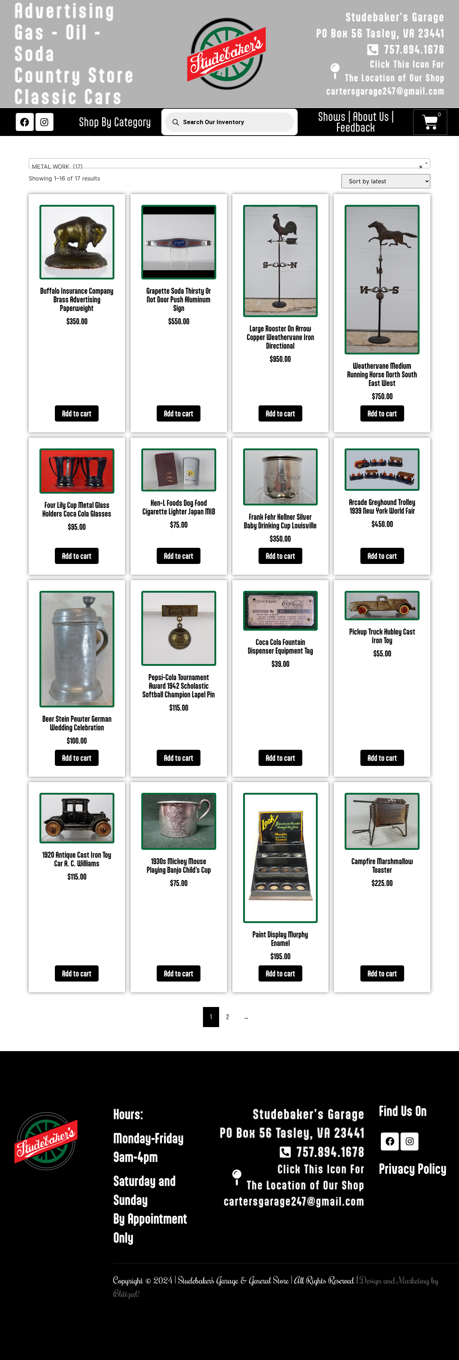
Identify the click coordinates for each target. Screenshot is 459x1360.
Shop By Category (115, 122)
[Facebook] (25, 122)
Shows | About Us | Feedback (356, 122)
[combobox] (229, 163)
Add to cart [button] (76, 413)
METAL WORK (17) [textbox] (227, 166)
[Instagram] (44, 122)
